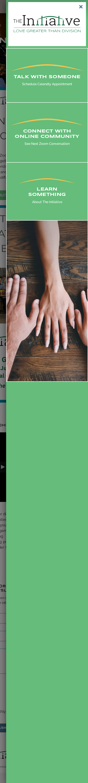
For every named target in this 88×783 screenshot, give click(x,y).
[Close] (81, 6)
